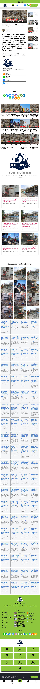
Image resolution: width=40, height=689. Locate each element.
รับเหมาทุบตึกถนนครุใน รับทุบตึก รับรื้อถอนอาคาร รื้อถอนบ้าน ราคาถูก (5, 434)
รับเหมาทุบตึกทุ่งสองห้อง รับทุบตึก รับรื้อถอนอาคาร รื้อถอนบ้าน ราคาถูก (25, 544)
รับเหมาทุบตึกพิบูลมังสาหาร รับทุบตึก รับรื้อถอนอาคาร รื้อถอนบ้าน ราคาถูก (34, 449)
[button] (13, 5)
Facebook (7, 79)
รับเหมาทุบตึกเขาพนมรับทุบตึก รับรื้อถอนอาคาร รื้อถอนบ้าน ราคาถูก (5, 116)
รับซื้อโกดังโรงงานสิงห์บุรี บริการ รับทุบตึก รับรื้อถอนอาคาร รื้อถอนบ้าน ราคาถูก (21, 625)
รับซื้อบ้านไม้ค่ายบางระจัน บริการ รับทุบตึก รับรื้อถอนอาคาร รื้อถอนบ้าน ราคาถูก (29, 225)
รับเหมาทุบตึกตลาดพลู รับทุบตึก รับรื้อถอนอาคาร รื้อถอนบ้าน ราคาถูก (5, 531)
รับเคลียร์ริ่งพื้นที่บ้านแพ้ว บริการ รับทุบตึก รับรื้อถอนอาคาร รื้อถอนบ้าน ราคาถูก (25, 517)
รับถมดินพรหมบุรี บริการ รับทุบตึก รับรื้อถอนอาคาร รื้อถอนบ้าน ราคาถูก (34, 146)
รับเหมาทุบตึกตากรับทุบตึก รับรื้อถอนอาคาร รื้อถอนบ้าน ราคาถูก (5, 448)
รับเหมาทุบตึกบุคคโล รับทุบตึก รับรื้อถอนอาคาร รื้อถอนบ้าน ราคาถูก (4, 422)
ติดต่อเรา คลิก (8, 73)
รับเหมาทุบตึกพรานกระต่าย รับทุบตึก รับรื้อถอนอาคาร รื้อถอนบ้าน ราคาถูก (34, 338)
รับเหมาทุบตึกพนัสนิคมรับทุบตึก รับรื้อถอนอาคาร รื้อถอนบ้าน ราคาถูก (34, 422)
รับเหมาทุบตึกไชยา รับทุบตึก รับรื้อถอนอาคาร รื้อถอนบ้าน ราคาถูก (21, 619)
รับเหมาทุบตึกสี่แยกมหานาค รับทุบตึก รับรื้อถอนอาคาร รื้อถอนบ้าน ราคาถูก (15, 531)
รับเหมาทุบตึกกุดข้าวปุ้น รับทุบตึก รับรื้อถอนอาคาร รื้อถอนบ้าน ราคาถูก (25, 531)
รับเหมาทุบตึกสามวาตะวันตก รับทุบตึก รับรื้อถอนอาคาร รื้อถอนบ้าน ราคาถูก (34, 477)
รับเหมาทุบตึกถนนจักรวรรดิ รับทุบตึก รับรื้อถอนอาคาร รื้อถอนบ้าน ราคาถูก (15, 463)
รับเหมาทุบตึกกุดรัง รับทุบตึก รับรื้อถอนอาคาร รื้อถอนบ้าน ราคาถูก (15, 338)
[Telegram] (13, 98)
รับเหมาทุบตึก (13, 55)
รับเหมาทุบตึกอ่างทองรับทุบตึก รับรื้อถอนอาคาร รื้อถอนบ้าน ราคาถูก (14, 517)
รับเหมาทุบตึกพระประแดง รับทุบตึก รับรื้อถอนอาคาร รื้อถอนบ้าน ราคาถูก (15, 352)
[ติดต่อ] (20, 680)
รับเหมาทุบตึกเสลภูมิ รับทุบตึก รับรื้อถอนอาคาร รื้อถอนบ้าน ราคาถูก (14, 449)
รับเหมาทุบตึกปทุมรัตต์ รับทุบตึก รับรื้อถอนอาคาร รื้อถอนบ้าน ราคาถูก (34, 558)
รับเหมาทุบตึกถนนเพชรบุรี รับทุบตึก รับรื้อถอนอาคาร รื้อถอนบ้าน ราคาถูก (29, 200)
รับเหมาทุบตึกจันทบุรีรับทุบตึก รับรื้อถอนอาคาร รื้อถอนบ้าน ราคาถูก (24, 365)
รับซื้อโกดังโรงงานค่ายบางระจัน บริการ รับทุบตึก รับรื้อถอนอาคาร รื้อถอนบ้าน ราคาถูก (35, 408)
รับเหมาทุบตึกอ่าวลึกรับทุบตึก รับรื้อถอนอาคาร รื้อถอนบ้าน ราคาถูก (4, 490)
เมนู (12, 683)
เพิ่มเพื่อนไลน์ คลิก (31, 615)
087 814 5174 (34, 5)
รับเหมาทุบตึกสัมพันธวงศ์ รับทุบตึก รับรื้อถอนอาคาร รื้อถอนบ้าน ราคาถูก (15, 379)
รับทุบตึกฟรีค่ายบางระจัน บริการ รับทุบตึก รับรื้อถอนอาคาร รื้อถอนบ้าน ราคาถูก (10, 225)
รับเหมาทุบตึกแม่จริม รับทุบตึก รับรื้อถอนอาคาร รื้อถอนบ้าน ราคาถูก (35, 38)
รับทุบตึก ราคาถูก (19, 55)
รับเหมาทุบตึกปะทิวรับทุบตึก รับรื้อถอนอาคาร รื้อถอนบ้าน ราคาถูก (24, 323)
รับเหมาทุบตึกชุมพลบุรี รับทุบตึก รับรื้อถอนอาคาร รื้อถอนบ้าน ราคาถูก (5, 146)
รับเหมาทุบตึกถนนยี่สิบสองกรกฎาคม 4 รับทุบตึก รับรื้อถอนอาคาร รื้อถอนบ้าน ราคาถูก (35, 379)
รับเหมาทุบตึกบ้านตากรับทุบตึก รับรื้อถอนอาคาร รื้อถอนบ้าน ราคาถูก (34, 571)
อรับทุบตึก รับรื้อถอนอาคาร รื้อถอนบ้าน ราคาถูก (14, 146)
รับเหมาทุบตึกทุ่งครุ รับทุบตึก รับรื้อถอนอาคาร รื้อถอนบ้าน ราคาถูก (25, 338)
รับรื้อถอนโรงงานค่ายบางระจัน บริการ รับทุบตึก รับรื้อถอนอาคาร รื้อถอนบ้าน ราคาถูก (24, 449)
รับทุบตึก (15, 53)
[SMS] (18, 95)
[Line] (4, 95)
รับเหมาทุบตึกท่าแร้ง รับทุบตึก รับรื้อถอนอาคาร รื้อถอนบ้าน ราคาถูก (14, 503)
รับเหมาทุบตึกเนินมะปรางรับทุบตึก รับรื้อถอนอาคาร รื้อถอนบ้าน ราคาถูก (34, 365)
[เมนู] (12, 681)
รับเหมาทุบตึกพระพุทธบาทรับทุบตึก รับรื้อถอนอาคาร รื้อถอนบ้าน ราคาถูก (15, 116)
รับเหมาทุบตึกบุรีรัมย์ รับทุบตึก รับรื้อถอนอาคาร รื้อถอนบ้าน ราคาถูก (14, 324)
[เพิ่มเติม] (36, 681)
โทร (29, 612)
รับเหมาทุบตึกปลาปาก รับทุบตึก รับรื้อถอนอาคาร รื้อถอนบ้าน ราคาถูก (34, 463)
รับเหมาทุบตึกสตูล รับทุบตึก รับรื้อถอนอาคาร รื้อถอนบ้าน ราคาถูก (15, 393)
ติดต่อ (20, 683)
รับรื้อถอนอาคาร (20, 53)
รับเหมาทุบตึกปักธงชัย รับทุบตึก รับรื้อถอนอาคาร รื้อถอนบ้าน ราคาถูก (5, 352)
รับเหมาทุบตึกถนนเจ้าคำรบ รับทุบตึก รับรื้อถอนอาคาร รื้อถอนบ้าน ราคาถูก (25, 393)
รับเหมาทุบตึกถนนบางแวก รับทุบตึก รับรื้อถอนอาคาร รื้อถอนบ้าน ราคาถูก (15, 422)
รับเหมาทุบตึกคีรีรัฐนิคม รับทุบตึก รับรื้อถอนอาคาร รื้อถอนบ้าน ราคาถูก (34, 531)
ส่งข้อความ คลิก (8, 82)
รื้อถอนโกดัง (5, 53)
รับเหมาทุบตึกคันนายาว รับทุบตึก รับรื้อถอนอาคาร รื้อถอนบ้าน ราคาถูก (5, 585)
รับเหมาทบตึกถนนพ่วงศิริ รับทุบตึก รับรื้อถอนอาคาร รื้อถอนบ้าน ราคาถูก (21, 613)
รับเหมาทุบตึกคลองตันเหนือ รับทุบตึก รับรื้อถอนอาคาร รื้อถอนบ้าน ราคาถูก (25, 504)
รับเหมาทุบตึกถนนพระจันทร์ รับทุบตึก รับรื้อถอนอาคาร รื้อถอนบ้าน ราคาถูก (35, 30)
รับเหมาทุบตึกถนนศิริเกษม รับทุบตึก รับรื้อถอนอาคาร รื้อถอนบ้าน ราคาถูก (25, 422)
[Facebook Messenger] (10, 95)
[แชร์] (28, 681)
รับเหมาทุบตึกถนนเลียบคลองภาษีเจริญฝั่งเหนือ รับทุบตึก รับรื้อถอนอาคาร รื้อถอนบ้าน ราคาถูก (5, 324)
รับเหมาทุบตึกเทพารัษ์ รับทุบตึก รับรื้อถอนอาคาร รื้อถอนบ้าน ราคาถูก (4, 504)
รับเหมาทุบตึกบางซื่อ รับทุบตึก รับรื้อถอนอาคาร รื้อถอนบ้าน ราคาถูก (14, 571)
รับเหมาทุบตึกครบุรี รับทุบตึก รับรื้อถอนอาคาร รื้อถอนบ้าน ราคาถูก (24, 146)
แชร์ (28, 683)
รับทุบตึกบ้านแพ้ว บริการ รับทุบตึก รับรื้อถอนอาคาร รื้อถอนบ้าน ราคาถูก (14, 131)
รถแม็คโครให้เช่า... (9, 80)
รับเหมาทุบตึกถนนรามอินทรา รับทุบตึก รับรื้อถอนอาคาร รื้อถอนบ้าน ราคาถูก (5, 477)
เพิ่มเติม (36, 683)
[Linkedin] (24, 95)
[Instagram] (15, 95)
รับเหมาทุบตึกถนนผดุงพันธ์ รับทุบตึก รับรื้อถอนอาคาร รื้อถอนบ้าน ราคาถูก (25, 463)
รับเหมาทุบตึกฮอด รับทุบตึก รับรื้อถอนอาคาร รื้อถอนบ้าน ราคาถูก (5, 463)
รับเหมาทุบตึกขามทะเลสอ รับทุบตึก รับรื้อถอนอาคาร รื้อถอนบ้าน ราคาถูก (5, 558)
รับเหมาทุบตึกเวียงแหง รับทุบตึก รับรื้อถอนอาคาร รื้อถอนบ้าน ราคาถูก (34, 324)
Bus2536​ (7, 77)
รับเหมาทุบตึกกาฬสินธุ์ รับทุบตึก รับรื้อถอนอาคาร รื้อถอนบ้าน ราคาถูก (15, 490)
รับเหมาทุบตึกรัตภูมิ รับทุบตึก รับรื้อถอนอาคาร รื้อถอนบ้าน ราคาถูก (4, 365)
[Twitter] (13, 95)
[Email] (21, 95)
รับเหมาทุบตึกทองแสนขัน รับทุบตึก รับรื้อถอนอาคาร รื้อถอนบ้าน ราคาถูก (5, 544)
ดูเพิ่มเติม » (4, 205)
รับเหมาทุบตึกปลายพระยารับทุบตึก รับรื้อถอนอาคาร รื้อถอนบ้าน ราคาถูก (34, 490)
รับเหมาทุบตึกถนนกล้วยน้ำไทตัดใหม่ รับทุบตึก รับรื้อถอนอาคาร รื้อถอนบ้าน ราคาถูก (25, 379)
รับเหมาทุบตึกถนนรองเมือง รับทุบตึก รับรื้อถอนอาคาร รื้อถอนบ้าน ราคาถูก (15, 407)
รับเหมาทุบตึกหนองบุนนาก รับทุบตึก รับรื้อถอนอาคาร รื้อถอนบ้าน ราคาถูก (34, 504)
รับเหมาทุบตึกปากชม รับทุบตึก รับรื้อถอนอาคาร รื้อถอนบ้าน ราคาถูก (35, 46)
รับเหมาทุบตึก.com (7, 68)
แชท (29, 621)
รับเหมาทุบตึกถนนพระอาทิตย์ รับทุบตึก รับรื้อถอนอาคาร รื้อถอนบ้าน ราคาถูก (15, 544)
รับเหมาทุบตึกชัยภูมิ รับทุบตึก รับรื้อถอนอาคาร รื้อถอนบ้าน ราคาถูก (24, 435)
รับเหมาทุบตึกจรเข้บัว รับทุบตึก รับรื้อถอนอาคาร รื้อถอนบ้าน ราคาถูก (5, 378)
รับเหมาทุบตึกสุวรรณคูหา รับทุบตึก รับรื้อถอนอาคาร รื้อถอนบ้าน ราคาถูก (25, 558)
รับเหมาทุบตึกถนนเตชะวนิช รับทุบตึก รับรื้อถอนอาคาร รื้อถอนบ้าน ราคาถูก (35, 585)
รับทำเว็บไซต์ (4, 677)
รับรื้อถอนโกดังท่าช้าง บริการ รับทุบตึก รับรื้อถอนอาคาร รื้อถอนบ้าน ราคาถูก (5, 407)
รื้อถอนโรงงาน (10, 53)
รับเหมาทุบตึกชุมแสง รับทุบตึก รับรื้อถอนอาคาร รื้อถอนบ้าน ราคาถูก (24, 571)
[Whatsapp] (10, 98)
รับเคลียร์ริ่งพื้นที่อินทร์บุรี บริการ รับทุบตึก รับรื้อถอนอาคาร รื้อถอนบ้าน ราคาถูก (10, 200)
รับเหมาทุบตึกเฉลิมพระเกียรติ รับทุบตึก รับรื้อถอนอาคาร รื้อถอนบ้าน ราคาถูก (15, 585)
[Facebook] (7, 95)
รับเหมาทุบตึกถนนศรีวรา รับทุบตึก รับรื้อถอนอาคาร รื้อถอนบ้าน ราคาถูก (5, 571)
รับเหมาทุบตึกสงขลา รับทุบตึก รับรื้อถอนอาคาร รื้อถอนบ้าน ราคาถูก (4, 338)
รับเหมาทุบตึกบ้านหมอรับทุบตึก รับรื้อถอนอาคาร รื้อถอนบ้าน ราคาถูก (34, 131)
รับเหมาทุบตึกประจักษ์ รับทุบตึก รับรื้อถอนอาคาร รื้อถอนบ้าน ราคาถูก (34, 352)
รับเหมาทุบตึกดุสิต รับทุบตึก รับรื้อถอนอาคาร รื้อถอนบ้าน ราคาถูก (34, 544)
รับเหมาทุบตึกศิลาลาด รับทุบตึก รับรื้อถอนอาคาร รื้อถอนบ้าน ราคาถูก (5, 131)
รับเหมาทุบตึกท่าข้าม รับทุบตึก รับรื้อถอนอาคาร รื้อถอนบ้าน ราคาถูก (24, 116)
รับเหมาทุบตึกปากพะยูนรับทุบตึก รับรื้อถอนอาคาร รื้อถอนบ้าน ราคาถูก (15, 435)
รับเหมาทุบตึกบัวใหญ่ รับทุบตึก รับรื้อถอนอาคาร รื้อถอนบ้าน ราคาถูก (24, 352)
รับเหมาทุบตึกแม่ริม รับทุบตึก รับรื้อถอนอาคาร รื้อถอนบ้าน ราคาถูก (14, 477)
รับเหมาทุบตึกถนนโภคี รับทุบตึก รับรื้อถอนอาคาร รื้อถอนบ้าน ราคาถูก (15, 557)
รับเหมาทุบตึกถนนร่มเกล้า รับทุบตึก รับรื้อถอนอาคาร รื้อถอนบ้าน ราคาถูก (35, 435)
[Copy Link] (18, 98)
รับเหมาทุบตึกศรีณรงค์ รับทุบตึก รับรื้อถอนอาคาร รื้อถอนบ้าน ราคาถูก (24, 407)
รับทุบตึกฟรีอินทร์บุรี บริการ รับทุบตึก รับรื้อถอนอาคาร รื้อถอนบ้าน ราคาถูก (29, 248)
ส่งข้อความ (7, 83)
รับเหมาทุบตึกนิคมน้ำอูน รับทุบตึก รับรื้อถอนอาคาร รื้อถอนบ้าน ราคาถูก (34, 393)
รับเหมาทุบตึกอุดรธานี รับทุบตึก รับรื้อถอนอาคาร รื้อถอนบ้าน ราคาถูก (5, 517)
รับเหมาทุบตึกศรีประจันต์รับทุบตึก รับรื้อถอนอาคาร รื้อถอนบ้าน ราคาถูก (5, 393)
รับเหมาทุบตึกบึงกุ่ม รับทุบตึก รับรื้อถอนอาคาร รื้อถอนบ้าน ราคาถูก (35, 22)
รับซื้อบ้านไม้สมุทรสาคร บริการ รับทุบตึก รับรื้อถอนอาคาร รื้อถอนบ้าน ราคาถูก (21, 616)
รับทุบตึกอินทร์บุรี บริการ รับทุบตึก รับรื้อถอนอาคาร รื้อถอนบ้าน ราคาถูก (24, 490)
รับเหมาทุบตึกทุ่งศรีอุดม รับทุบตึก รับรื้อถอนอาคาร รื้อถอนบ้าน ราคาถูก (24, 477)
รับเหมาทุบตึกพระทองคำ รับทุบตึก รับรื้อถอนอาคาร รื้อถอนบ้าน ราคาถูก (21, 622)
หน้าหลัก (4, 683)
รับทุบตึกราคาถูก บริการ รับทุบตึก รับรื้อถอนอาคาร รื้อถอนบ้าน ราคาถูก (10, 248)
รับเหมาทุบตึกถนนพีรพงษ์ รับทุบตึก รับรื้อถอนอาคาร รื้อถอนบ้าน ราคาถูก (35, 517)
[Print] (15, 98)
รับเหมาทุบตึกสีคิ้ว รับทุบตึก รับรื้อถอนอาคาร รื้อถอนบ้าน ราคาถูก (15, 365)
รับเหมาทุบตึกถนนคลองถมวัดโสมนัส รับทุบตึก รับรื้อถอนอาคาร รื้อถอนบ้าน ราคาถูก (25, 585)
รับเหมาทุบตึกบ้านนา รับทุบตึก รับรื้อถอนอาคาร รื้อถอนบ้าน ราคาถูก (35, 15)
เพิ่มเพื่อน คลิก (8, 76)
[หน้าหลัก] (4, 681)
